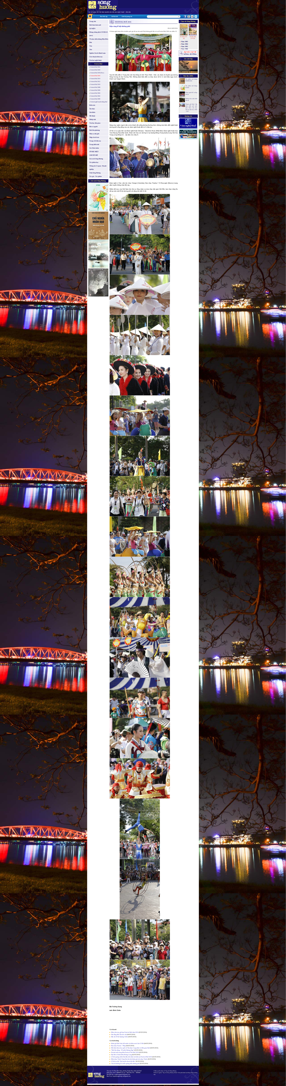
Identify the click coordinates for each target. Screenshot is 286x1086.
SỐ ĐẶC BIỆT (94, 151)
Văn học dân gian (94, 123)
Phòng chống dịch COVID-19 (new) (98, 33)
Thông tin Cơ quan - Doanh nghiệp (97, 167)
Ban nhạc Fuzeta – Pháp (118, 1045)
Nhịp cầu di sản (94, 137)
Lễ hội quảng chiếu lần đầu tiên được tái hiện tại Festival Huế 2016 (131, 1057)
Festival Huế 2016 (95, 75)
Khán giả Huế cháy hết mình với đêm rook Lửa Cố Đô (127, 1043)
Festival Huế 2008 (95, 87)
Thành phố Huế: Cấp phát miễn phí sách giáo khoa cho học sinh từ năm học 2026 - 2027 (191, 108)
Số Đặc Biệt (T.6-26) (193, 37)
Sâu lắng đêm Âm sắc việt (119, 1034)
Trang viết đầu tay (95, 141)
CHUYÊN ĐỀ (93, 155)
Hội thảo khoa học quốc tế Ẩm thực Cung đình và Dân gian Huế (130, 1048)
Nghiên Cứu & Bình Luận (97, 53)
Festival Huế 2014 (95, 78)
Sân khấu (92, 112)
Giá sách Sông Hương (96, 159)
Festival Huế (98, 64)
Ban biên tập (103, 16)
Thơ (90, 49)
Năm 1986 (184, 49)
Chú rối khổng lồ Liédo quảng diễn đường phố (125, 1063)
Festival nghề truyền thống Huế (98, 102)
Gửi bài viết (114, 16)
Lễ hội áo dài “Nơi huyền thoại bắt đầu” (123, 1061)
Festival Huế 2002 (95, 96)
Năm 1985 (184, 46)
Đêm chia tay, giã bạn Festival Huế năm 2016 (124, 1032)
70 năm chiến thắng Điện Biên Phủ (98, 40)
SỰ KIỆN (92, 28)
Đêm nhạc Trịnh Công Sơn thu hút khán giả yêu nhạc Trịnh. (129, 1059)
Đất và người (93, 126)
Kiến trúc (92, 105)
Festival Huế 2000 (95, 99)
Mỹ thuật (92, 116)
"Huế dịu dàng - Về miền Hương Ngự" (122, 1050)
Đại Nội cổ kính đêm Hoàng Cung (121, 1054)
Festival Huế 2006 (95, 90)
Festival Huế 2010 (95, 84)
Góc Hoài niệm (94, 148)
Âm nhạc (92, 109)
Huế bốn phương (94, 130)
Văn (90, 46)
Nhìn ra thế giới (94, 134)
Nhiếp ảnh (92, 119)
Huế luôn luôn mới (95, 25)
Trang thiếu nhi (94, 144)
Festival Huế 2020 (95, 70)
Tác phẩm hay (93, 162)
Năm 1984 (184, 44)
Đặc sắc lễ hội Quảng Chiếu (119, 1037)
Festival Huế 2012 (95, 81)
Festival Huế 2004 (95, 93)
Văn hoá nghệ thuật (95, 60)
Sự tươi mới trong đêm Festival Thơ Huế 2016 (125, 1052)
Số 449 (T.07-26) (183, 37)
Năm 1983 (184, 41)
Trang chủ (92, 21)
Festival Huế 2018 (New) (97, 73)
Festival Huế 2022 (95, 67)
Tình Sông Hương (95, 173)
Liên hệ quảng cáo (127, 16)
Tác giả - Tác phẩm (95, 176)
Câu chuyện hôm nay (96, 57)
